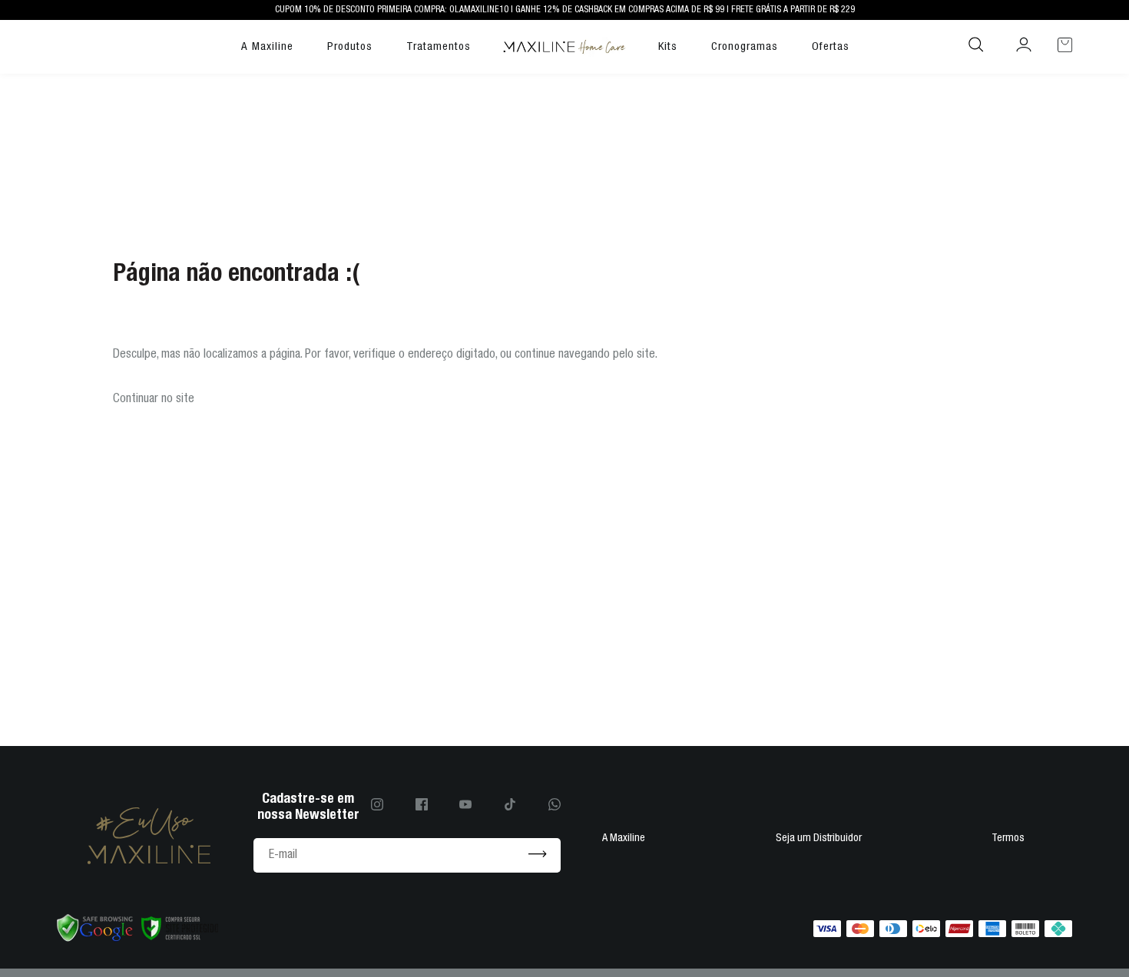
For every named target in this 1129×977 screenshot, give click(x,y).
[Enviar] (537, 855)
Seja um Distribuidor (819, 838)
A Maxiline (267, 46)
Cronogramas (744, 46)
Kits (667, 46)
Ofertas (830, 46)
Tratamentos (438, 46)
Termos (1008, 838)
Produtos (349, 46)
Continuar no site (153, 399)
